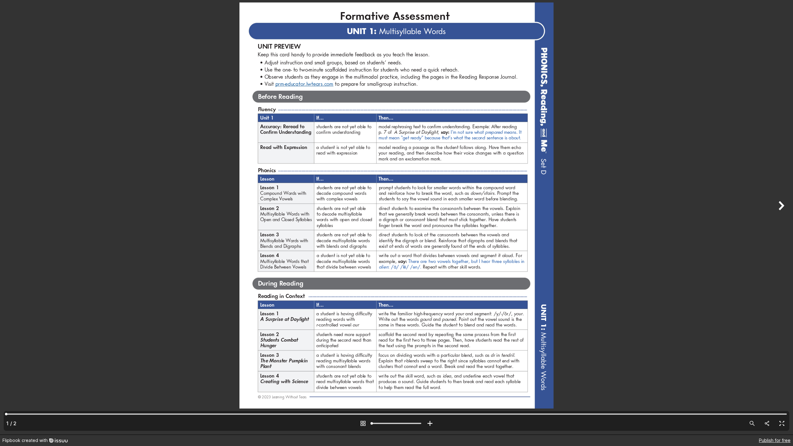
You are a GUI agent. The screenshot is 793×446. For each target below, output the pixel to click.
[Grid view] (363, 423)
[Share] (767, 423)
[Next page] (780, 217)
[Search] (752, 423)
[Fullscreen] (782, 423)
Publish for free (775, 440)
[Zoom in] (430, 423)
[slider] (396, 423)
